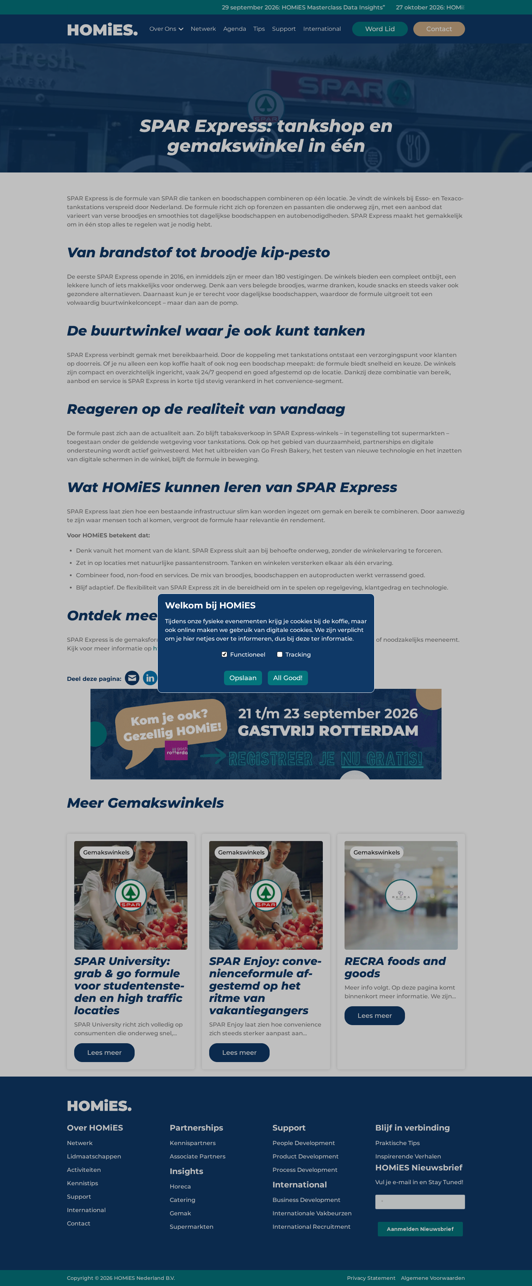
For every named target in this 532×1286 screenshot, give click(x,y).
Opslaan (243, 678)
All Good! (288, 678)
